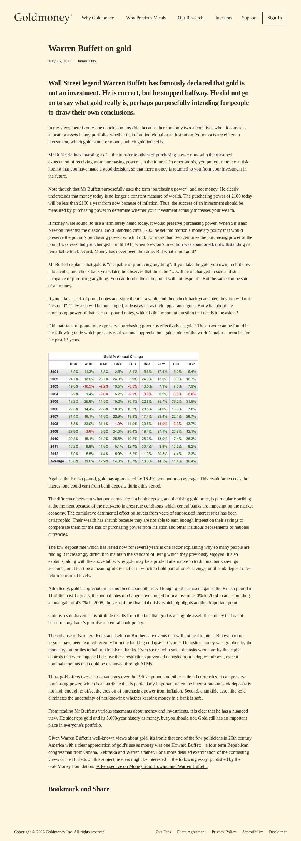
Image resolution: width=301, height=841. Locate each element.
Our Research (190, 17)
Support (249, 17)
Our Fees (163, 832)
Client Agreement (191, 832)
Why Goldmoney (98, 17)
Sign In (274, 17)
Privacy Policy (224, 832)
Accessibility (252, 832)
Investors (223, 17)
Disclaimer (278, 832)
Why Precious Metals (146, 17)
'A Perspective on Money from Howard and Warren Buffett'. (152, 766)
